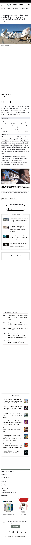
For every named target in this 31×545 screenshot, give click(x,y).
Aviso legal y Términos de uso (20, 536)
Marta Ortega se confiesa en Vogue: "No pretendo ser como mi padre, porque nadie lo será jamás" (19, 245)
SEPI (2, 479)
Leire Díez (3, 490)
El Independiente (6, 94)
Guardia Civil (4, 488)
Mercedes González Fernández (9, 492)
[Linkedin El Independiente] (21, 532)
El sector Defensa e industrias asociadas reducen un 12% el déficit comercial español (19, 237)
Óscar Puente (20, 1)
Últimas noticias (11, 1)
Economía (15, 8)
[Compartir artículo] (2, 102)
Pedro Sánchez (5, 486)
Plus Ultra (3, 481)
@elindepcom (4, 96)
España (9, 8)
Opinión (3, 8)
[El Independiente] (15, 5)
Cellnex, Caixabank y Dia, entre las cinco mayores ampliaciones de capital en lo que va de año (15, 187)
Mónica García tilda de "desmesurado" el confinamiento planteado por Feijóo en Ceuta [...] (17, 335)
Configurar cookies (15, 539)
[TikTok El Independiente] (25, 532)
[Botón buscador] (29, 5)
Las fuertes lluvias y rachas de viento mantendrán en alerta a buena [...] (18, 329)
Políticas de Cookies (24, 538)
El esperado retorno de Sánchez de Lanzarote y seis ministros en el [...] (17, 323)
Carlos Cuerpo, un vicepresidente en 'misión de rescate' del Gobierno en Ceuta (18, 317)
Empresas (4, 198)
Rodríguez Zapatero (6, 484)
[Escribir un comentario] (14, 102)
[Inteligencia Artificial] (8, 511)
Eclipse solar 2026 (5, 477)
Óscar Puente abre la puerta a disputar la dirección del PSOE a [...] (17, 341)
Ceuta (16, 1)
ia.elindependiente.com (8, 514)
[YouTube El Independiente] (13, 532)
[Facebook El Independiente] (9, 532)
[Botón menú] (2, 5)
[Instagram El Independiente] (17, 532)
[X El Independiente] (5, 532)
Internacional (24, 8)
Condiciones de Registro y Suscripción (10, 538)
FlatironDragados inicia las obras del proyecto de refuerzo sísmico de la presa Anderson (19, 220)
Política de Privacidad (9, 536)
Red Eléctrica (14, 108)
